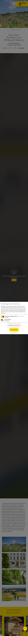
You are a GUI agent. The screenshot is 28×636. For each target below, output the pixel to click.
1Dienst (7, 317)
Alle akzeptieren (14, 329)
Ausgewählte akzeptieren (14, 325)
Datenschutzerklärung (20, 311)
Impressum (3, 313)
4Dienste (7, 320)
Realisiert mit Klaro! (14, 332)
